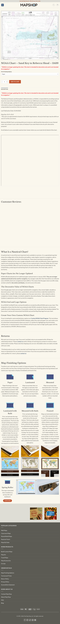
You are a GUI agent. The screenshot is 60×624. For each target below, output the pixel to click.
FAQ (2, 600)
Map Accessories (6, 560)
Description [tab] (4, 89)
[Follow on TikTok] (30, 620)
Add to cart (15, 81)
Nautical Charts (5, 539)
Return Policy (5, 579)
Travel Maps (4, 557)
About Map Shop (6, 597)
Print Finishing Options (6, 71)
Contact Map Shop (6, 594)
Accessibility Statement (8, 585)
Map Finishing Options (7, 573)
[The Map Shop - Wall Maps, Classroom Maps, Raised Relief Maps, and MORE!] (29, 5)
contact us (20, 341)
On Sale (3, 563)
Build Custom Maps (6, 551)
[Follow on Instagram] (27, 620)
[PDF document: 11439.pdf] (30, 160)
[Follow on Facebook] (25, 620)
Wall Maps (4, 530)
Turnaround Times (6, 576)
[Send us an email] (32, 620)
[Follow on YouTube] (35, 620)
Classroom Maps (6, 533)
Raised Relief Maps (6, 536)
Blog (2, 603)
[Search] (53, 5)
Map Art (3, 554)
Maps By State (5, 542)
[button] (2, 5)
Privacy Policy (5, 582)
